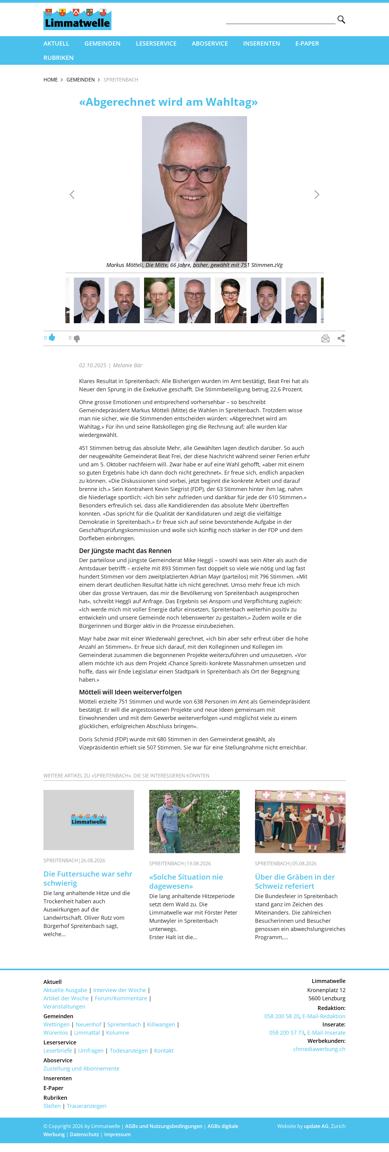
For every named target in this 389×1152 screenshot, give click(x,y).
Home (50, 79)
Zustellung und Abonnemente (81, 1068)
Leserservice (156, 43)
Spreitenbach (124, 1024)
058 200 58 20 (281, 1016)
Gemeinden (102, 43)
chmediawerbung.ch (319, 1049)
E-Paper (307, 43)
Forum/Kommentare (121, 998)
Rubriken (58, 58)
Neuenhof (88, 1024)
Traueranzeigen (86, 1105)
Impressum (117, 1134)
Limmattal (87, 1032)
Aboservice (210, 43)
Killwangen (161, 1024)
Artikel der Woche (66, 998)
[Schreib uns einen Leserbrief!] (325, 338)
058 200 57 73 (286, 1032)
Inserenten (261, 43)
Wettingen (56, 1024)
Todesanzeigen (129, 1050)
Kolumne (117, 1032)
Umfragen (91, 1050)
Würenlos (55, 1032)
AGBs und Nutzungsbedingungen (163, 1126)
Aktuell (56, 43)
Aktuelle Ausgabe (65, 990)
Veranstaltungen (64, 1006)
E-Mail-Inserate (326, 1032)
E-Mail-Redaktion (324, 1016)
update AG (316, 1126)
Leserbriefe (57, 1050)
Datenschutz (84, 1134)
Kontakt (164, 1050)
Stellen (52, 1105)
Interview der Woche (119, 990)
